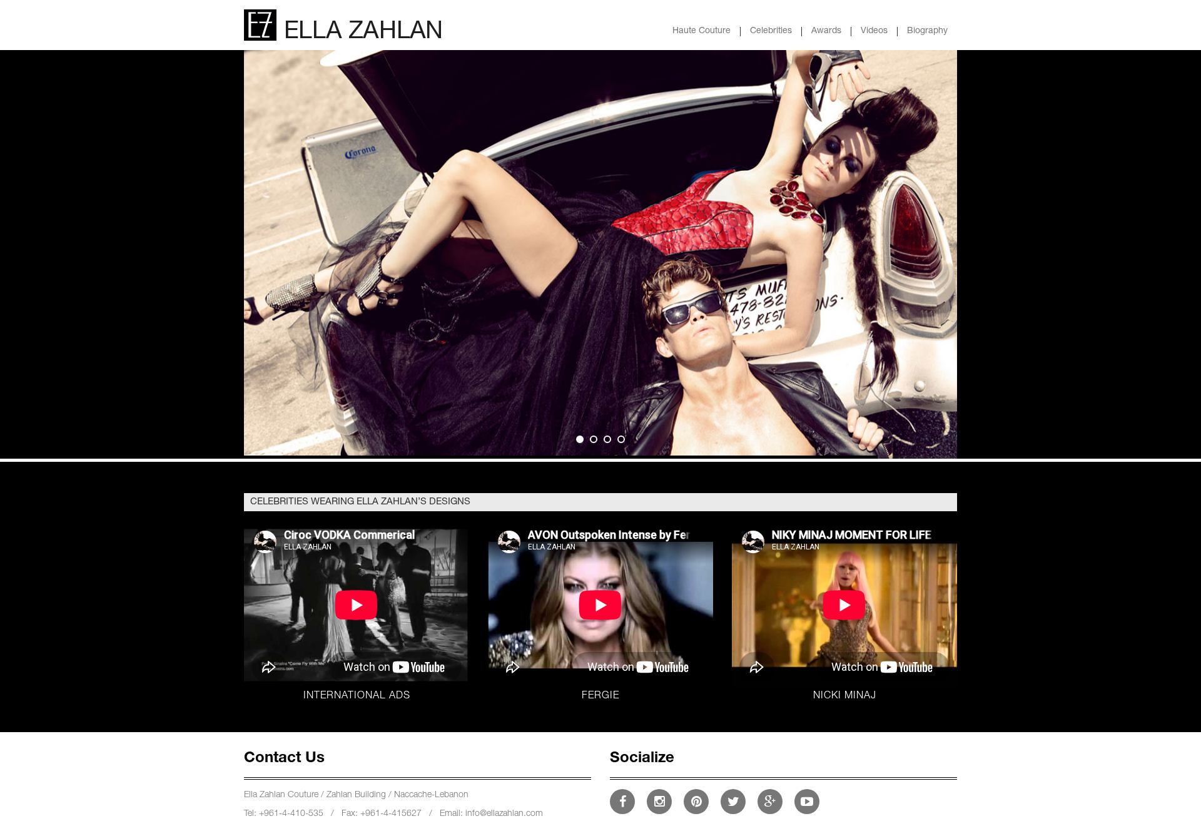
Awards (826, 31)
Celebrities (771, 31)
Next (927, 243)
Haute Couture (701, 31)
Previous (273, 243)
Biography (927, 31)
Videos (874, 31)
